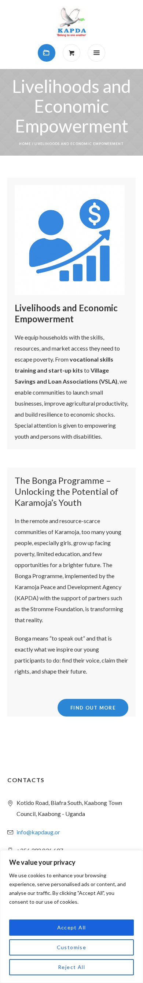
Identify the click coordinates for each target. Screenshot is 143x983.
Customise (72, 947)
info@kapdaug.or (38, 831)
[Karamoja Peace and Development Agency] (71, 22)
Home (25, 144)
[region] (71, 916)
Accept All (71, 927)
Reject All (71, 967)
